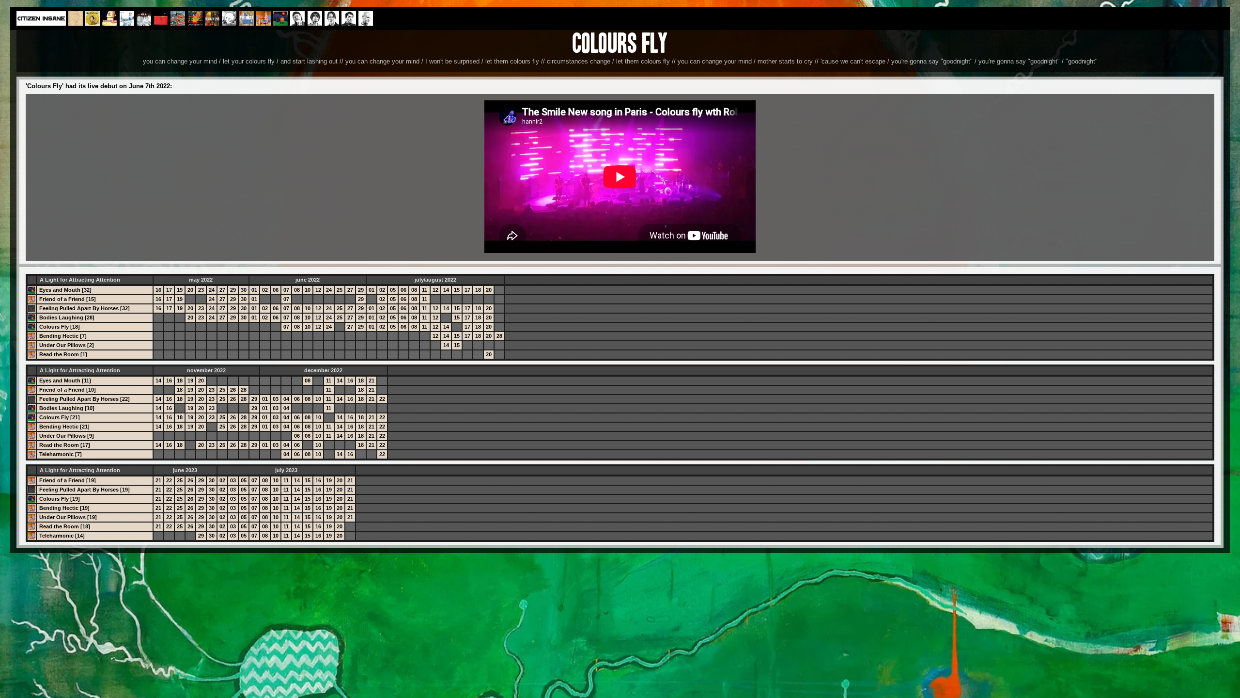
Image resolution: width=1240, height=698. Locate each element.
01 (254, 290)
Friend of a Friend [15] (67, 299)
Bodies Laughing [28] (66, 317)
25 (339, 290)
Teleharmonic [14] (62, 536)
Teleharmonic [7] (60, 454)
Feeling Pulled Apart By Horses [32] (84, 308)
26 (233, 390)
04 (286, 399)
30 (244, 290)
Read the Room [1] (63, 354)
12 (318, 290)
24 (212, 290)
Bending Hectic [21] (64, 426)
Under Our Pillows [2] (66, 345)
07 (286, 290)
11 (424, 290)
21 (371, 380)
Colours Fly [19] (59, 499)
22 (382, 399)
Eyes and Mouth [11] (65, 380)
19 (180, 290)
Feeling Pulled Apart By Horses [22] (84, 399)
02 (265, 290)
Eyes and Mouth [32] (65, 290)
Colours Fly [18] (59, 327)
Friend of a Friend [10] (67, 390)
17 (169, 290)
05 (393, 290)
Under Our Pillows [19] (68, 517)
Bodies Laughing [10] (66, 408)
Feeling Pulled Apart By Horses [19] (84, 489)
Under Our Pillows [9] (66, 436)
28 (499, 336)
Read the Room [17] (64, 445)
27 (222, 290)
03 (276, 399)
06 (276, 290)
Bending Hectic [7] (63, 336)
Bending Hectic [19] (64, 508)
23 (201, 290)
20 (190, 290)
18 (478, 290)
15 (457, 290)
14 (446, 290)
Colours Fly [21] (59, 417)
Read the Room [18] (64, 526)
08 (297, 290)
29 (233, 290)
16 (158, 290)
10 (307, 290)
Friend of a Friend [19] (67, 480)
